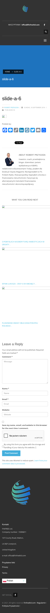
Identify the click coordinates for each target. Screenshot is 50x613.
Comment (7, 356)
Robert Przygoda (11, 107)
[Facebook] (44, 25)
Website (5, 410)
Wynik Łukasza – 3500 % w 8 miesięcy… (19, 284)
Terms (4, 573)
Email (5, 399)
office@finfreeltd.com (31, 25)
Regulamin (41, 603)
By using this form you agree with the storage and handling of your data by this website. (24, 446)
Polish (9, 580)
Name (5, 388)
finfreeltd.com (30, 603)
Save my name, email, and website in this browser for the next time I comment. (24, 427)
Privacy (5, 567)
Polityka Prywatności (10, 606)
